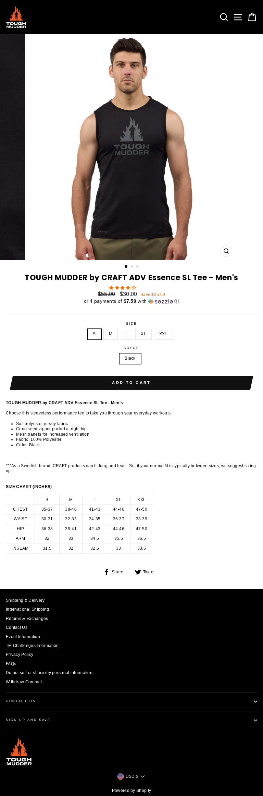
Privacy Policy (19, 654)
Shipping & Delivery (25, 600)
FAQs (11, 663)
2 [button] (132, 267)
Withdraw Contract (24, 682)
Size (131, 323)
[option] (131, 147)
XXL (163, 334)
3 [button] (138, 267)
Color (131, 348)
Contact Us (16, 627)
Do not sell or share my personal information (49, 672)
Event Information (23, 636)
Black (130, 358)
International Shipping (27, 609)
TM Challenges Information (32, 645)
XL (143, 334)
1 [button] (126, 267)
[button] (123, 287)
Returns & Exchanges (27, 618)
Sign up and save (28, 720)
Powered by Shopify (131, 790)
